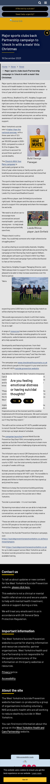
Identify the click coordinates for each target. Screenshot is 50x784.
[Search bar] (39, 2)
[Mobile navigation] (45, 2)
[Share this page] (47, 33)
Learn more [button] (37, 773)
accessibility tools (25, 757)
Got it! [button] (25, 780)
